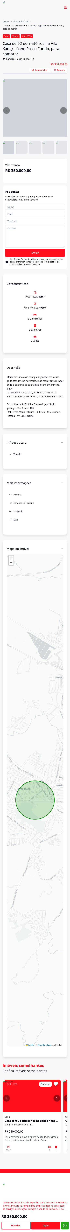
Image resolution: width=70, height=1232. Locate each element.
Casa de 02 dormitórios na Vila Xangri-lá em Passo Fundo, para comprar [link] (33, 27)
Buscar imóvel (20, 21)
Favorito (61, 70)
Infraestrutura (17, 442)
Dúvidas (16, 1225)
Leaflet (31, 1044)
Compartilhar (41, 70)
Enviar (35, 252)
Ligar (46, 1225)
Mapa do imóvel (18, 549)
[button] (6, 110)
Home (6, 21)
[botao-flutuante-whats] (65, 1225)
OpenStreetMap (45, 1044)
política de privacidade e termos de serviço (34, 263)
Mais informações (19, 483)
